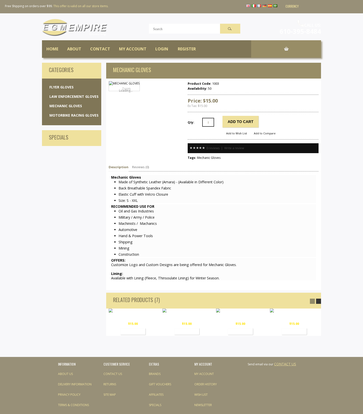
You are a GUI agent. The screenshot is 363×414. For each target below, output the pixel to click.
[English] (248, 6)
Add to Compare (265, 133)
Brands (155, 374)
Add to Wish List (236, 133)
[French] (259, 6)
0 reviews (213, 148)
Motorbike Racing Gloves (74, 115)
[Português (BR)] (275, 6)
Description (118, 167)
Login (161, 49)
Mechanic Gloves (65, 106)
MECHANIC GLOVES (133, 317)
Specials (155, 405)
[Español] (270, 6)
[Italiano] (254, 6)
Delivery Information (75, 384)
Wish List (201, 395)
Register (187, 49)
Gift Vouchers (160, 384)
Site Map (109, 395)
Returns (109, 384)
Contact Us (112, 374)
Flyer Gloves (61, 87)
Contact (100, 49)
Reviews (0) (140, 167)
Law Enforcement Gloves (74, 96)
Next (318, 301)
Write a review (234, 148)
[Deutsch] (264, 6)
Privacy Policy (69, 395)
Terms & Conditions (73, 405)
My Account (132, 49)
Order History (205, 384)
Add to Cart (132, 331)
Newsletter (203, 405)
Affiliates (156, 395)
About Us (65, 374)
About (74, 49)
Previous (312, 301)
